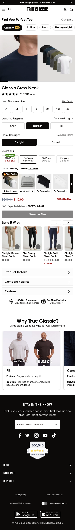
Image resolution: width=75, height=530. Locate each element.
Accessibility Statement (20, 503)
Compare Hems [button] (65, 134)
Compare (67, 19)
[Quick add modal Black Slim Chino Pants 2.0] (38, 246)
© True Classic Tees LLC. (24, 522)
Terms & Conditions (54, 495)
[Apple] (50, 514)
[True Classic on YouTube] (45, 435)
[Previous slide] (3, 2)
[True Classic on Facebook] (20, 435)
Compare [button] (63, 118)
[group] (12, 27)
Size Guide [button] (67, 101)
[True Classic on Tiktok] (54, 435)
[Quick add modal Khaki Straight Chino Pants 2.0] (17, 246)
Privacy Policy (20, 495)
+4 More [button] (33, 168)
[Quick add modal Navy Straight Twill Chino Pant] (59, 246)
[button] (71, 9)
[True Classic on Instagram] (36, 435)
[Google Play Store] (26, 514)
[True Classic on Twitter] (27, 435)
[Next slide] (71, 2)
